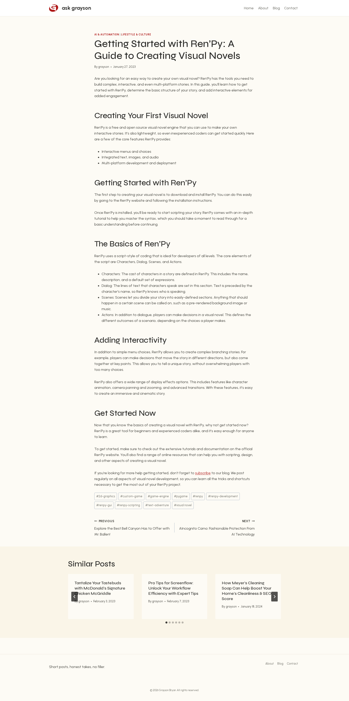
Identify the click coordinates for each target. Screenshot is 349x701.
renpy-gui (104, 505)
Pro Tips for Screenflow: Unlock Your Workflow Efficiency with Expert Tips (173, 588)
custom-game (131, 496)
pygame (181, 496)
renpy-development (223, 496)
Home (249, 8)
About (263, 8)
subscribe (203, 473)
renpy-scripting (128, 505)
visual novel (183, 505)
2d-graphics (105, 496)
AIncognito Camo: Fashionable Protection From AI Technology (217, 528)
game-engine (158, 496)
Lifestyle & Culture (136, 34)
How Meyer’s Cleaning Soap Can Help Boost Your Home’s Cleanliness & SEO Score (246, 590)
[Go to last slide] (74, 596)
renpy (198, 496)
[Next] (274, 596)
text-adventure (157, 505)
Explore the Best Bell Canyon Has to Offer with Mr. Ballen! (132, 528)
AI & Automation (106, 34)
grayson (103, 67)
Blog (276, 8)
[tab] (166, 622)
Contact (291, 8)
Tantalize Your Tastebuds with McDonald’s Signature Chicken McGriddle (100, 588)
